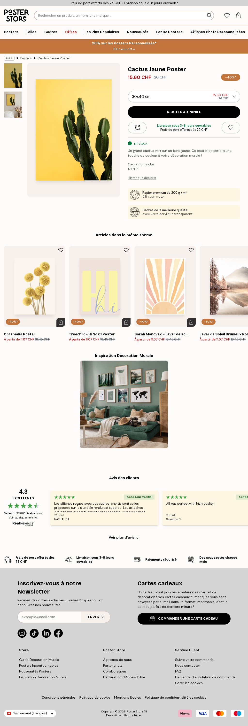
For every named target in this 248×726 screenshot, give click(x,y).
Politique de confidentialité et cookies (175, 697)
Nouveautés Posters (35, 671)
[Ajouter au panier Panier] (60, 322)
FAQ (178, 671)
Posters (26, 58)
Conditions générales (59, 697)
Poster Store (135, 711)
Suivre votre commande (194, 659)
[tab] (226, 15)
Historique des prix (142, 178)
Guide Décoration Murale (39, 659)
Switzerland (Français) (30, 713)
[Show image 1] (13, 75)
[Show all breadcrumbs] (9, 58)
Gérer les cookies (189, 683)
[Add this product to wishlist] (231, 127)
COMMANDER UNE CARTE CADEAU (188, 619)
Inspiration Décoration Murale (42, 677)
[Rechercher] (209, 15)
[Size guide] (137, 127)
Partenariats (113, 665)
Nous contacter (187, 665)
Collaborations (115, 671)
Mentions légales (127, 697)
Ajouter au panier (184, 112)
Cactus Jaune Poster (54, 58)
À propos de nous (117, 659)
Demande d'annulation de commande (205, 677)
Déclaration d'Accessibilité (124, 677)
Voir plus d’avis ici (124, 537)
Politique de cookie (94, 697)
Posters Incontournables (38, 665)
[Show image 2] (13, 105)
